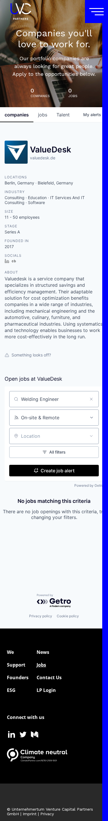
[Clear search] (91, 399)
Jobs (41, 665)
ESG (11, 690)
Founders (18, 677)
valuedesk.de (42, 157)
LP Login (46, 690)
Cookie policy (68, 616)
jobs (42, 115)
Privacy (47, 813)
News (43, 652)
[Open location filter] (91, 436)
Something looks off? (31, 354)
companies (17, 115)
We (10, 652)
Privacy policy (40, 616)
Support (16, 665)
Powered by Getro (88, 485)
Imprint (30, 813)
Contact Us (49, 677)
